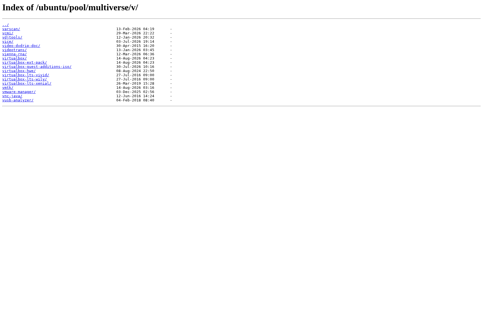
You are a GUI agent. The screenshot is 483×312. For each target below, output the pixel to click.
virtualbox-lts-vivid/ (25, 75)
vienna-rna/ (14, 54)
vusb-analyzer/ (18, 100)
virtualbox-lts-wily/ (24, 79)
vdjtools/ (12, 37)
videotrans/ (14, 50)
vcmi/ (7, 33)
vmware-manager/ (19, 92)
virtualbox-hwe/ (19, 71)
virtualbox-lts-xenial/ (26, 83)
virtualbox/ (14, 58)
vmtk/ (7, 87)
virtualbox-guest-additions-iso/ (37, 67)
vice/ (7, 41)
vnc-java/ (12, 96)
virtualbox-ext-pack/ (24, 62)
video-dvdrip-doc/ (21, 46)
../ (5, 25)
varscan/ (11, 29)
